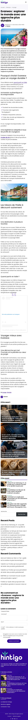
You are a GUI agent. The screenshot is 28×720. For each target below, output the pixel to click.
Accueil (3, 7)
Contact (9, 716)
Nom (2, 622)
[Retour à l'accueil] (11, 2)
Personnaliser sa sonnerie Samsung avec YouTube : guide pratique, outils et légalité (14, 547)
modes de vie (5, 137)
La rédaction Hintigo (6, 702)
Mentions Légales (5, 704)
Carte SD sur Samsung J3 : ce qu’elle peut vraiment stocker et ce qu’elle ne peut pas (13, 527)
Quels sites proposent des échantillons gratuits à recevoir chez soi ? (13, 584)
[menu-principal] (25, 2)
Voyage (14, 7)
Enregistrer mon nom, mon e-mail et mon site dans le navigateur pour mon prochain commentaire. (15, 635)
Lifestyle (8, 7)
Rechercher (4, 511)
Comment (4, 614)
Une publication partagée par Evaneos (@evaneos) (14, 330)
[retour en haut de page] (25, 712)
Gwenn (8, 26)
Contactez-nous (5, 707)
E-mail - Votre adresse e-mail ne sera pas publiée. (12, 628)
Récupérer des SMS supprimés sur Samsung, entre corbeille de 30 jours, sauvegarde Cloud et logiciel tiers (12, 541)
